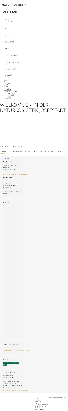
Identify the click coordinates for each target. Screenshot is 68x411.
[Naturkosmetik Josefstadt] (14, 11)
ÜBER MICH (9, 42)
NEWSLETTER (14, 62)
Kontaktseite (14, 55)
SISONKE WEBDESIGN (40, 409)
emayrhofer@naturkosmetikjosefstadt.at (15, 174)
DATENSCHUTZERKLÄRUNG (42, 404)
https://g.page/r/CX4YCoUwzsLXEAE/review (16, 350)
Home (7, 28)
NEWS (7, 35)
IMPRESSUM (38, 401)
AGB (36, 403)
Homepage (3, 153)
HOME (36, 398)
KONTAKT (9, 48)
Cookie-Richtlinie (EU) (40, 406)
